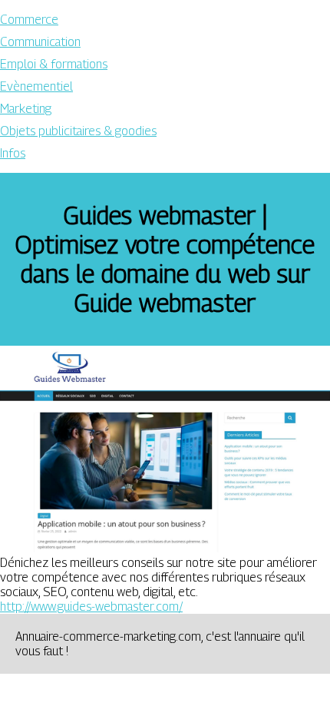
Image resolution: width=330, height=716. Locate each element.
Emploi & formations (53, 64)
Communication (40, 42)
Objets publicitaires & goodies (78, 131)
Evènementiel (36, 86)
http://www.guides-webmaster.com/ (91, 606)
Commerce (29, 19)
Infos (12, 153)
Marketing (25, 108)
